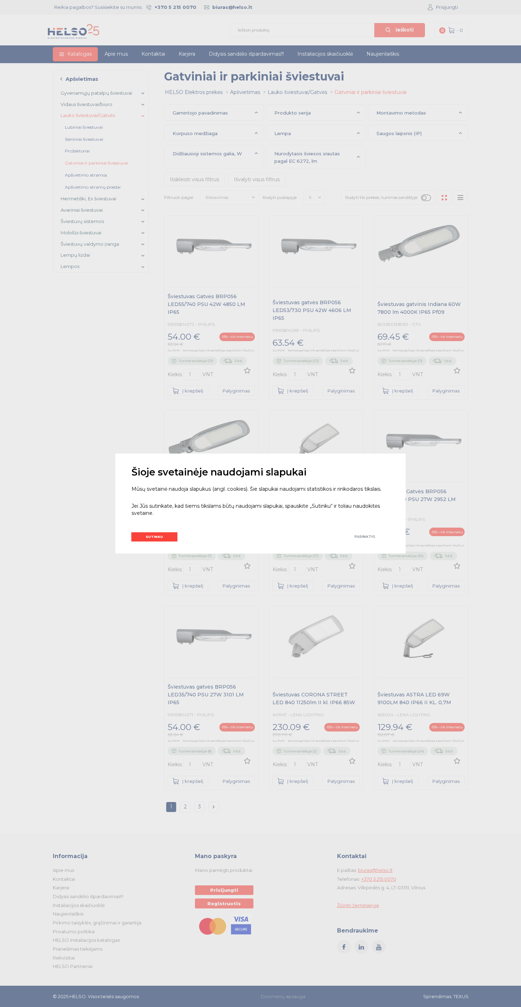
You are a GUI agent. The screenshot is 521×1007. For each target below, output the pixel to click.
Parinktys (364, 537)
